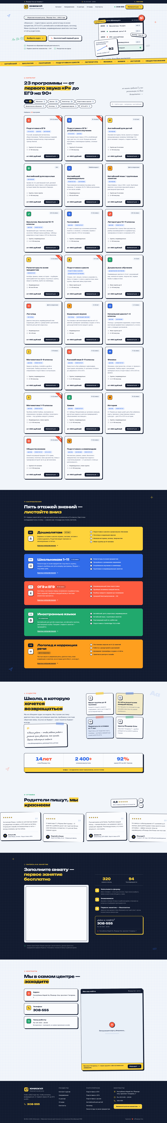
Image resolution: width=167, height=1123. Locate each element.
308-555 (139, 1)
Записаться (133, 7)
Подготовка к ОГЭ (92, 1095)
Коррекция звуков (68, 106)
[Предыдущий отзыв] (141, 800)
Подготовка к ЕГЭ (92, 1092)
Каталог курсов (64, 1092)
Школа (53, 101)
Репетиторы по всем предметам (98, 1109)
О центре (80, 7)
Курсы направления (46, 545)
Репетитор (67, 101)
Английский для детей (94, 1102)
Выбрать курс (34, 38)
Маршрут (133, 1066)
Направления (69, 7)
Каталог (58, 7)
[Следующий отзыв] (141, 805)
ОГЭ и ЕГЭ (85, 106)
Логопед (53, 106)
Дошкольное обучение (35, 106)
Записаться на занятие (127, 1106)
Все (28, 101)
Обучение (40, 101)
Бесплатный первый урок (66, 38)
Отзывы (90, 7)
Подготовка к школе (85, 101)
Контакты (99, 7)
